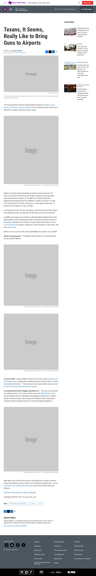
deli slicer (12, 227)
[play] (5, 9)
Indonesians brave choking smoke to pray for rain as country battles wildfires (83, 32)
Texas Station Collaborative (18, 503)
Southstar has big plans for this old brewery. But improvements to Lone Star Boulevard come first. (83, 71)
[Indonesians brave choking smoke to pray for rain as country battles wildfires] (70, 31)
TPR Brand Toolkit (39, 554)
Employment (38, 550)
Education (79, 44)
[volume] (10, 9)
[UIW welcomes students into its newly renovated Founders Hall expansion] (70, 47)
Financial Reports (59, 542)
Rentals (56, 563)
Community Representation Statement (42, 563)
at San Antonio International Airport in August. (20, 386)
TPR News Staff (79, 546)
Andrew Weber (17, 51)
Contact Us (37, 546)
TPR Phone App (78, 550)
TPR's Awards (78, 554)
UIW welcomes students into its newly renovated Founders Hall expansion (82, 51)
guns (32, 503)
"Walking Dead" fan (47, 393)
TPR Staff (77, 542)
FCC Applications (59, 554)
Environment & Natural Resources (83, 85)
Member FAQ (58, 558)
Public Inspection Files (60, 550)
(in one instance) (10, 225)
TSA (40, 503)
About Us (36, 542)
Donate (88, 3)
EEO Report (57, 546)
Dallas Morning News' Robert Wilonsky (21, 493)
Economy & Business (82, 62)
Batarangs (7, 222)
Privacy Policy (38, 558)
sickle (53, 222)
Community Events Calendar (82, 558)
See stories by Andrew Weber (15, 526)
